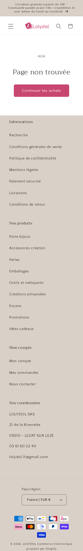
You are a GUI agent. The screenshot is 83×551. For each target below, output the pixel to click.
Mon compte (20, 361)
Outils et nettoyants (26, 283)
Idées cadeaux (21, 329)
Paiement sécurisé (25, 181)
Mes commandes (24, 373)
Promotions (19, 317)
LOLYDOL (29, 543)
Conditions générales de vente (35, 147)
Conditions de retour (27, 204)
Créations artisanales (27, 294)
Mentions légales (23, 170)
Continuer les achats (41, 90)
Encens (15, 306)
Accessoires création (27, 248)
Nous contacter (22, 384)
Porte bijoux (19, 237)
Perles (14, 260)
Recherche (18, 135)
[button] (11, 26)
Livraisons (18, 193)
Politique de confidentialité (32, 158)
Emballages (19, 271)
